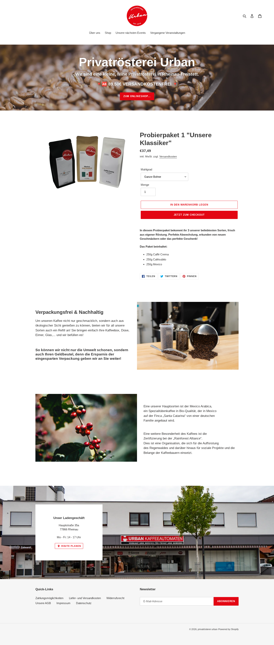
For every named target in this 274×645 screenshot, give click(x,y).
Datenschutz (84, 603)
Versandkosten (168, 156)
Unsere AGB (43, 603)
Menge (145, 184)
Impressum (63, 603)
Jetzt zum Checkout (189, 214)
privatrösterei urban (208, 629)
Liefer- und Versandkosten (85, 598)
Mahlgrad (146, 169)
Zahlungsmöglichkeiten (49, 598)
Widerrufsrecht (115, 598)
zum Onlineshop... (137, 96)
